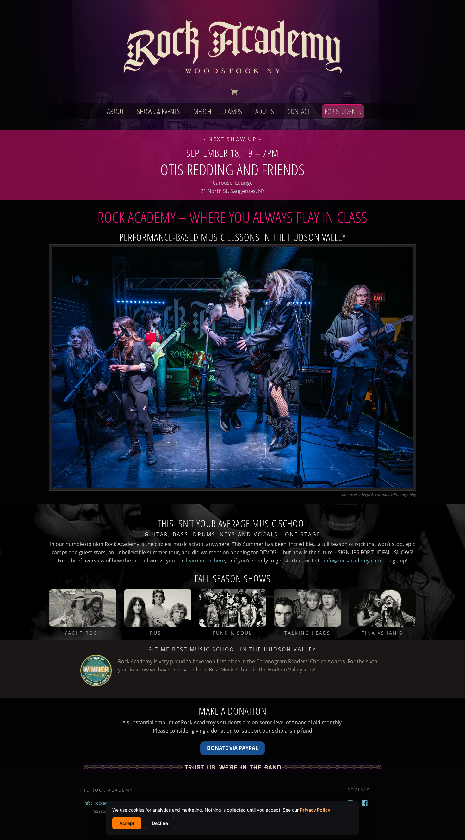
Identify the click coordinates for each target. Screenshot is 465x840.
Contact (299, 111)
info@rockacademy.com (352, 560)
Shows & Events (158, 111)
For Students (343, 111)
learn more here (205, 560)
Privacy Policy (315, 809)
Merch (202, 111)
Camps (233, 111)
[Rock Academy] (232, 76)
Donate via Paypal (232, 748)
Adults (264, 111)
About (115, 111)
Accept (126, 823)
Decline (160, 823)
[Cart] (234, 92)
